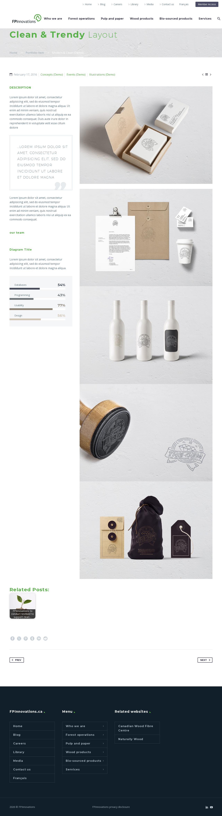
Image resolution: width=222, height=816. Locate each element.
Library (134, 4)
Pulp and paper (112, 18)
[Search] (218, 18)
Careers (118, 4)
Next (203, 660)
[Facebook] (12, 638)
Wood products (141, 18)
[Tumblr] (32, 638)
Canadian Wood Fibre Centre (135, 728)
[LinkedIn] (39, 638)
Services (205, 18)
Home (88, 4)
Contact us (168, 4)
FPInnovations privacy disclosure (111, 807)
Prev (18, 660)
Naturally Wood (130, 739)
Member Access (207, 4)
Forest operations (81, 18)
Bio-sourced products (176, 18)
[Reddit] (45, 638)
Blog (102, 4)
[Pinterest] (26, 638)
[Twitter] (19, 638)
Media (150, 4)
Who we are (53, 18)
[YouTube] (211, 807)
